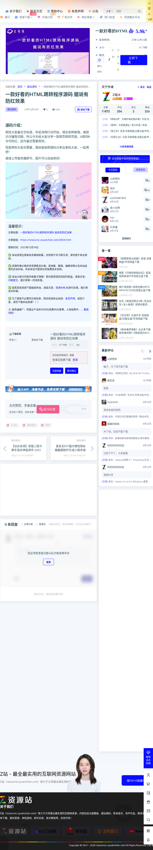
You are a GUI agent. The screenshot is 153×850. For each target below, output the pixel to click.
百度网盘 (56, 370)
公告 (94, 11)
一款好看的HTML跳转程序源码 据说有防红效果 (46, 232)
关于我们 (15, 11)
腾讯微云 (71, 370)
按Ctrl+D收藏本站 (137, 780)
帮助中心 (56, 11)
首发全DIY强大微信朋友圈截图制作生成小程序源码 (70, 450)
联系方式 (35, 11)
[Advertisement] (48, 490)
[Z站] (14, 831)
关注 (142, 87)
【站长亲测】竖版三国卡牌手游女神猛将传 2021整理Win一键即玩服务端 (26, 450)
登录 (75, 359)
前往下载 (85, 109)
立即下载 (133, 60)
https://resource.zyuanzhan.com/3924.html (45, 239)
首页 (20, 86)
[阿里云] (107, 831)
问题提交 (13, 280)
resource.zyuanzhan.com (110, 845)
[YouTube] (139, 831)
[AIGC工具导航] (45, 831)
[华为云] (76, 831)
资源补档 (60, 287)
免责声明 (77, 11)
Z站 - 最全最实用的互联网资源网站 (38, 774)
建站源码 (32, 86)
